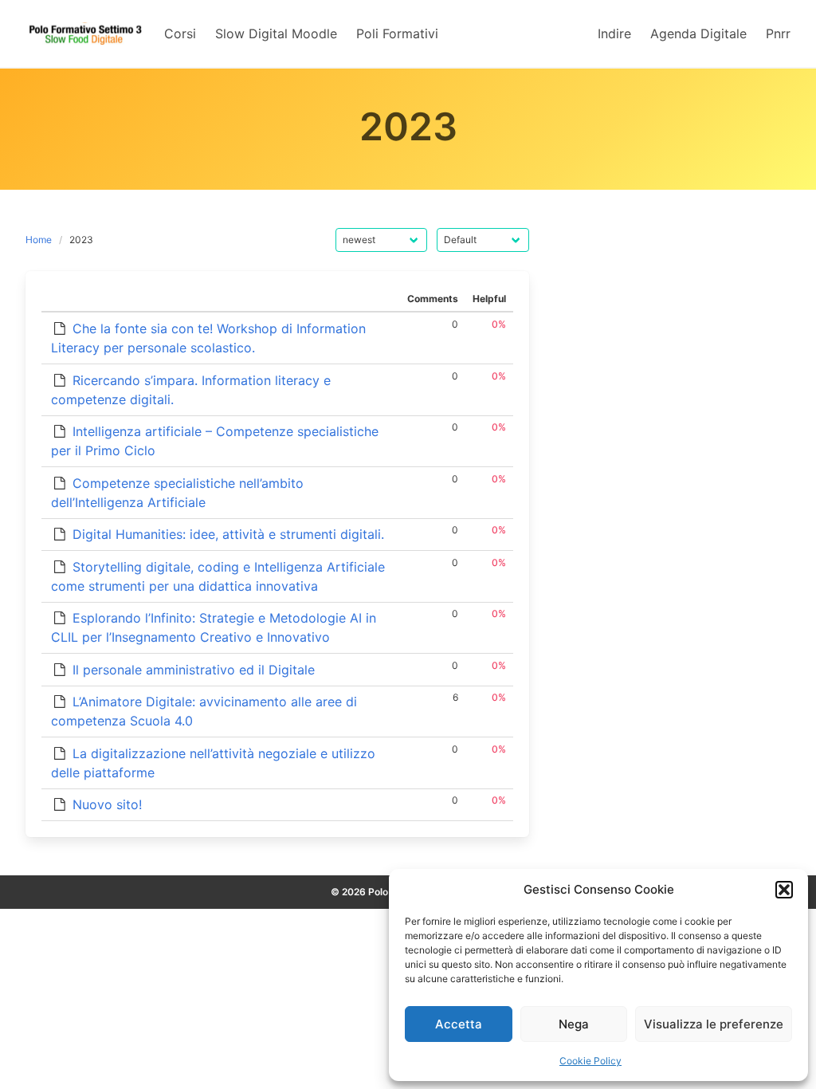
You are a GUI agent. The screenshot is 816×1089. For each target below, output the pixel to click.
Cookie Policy (590, 1061)
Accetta (458, 1024)
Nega (574, 1024)
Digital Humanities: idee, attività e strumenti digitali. (228, 534)
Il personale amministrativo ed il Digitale (194, 670)
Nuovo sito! (107, 804)
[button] (784, 890)
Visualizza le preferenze (713, 1024)
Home (39, 240)
